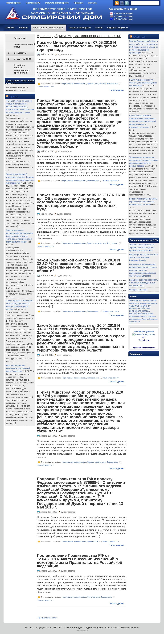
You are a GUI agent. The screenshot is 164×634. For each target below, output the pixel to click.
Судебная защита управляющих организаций (22, 69)
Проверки (78, 3)
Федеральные (112, 84)
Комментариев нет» (45, 87)
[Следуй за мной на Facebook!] (122, 4)
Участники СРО (33, 3)
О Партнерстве (13, 3)
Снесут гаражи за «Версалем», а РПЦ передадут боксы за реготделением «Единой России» (20, 305)
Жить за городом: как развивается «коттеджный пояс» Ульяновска (18, 368)
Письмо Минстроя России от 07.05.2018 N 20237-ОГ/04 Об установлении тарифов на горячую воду (77, 46)
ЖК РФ (132, 300)
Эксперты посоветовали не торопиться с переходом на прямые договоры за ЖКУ (142, 247)
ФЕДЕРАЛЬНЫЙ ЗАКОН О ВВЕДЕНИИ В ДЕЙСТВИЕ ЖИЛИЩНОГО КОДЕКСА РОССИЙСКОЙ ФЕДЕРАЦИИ (141, 310)
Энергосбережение (149, 319)
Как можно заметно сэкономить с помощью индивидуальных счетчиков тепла (143, 282)
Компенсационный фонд (24, 45)
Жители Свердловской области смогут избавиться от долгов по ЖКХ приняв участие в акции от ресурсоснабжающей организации (143, 47)
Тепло (137, 303)
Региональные (93, 181)
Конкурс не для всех (138, 289)
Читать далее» (117, 89)
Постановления (93, 597)
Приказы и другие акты (96, 84)
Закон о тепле (141, 300)
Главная (10, 27)
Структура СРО (22, 59)
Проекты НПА (92, 541)
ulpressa (13, 96)
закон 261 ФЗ (134, 321)
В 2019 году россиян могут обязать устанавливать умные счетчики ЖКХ (143, 82)
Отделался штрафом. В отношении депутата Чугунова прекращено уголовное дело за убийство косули (20, 178)
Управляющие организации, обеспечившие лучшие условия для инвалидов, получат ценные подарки (143, 161)
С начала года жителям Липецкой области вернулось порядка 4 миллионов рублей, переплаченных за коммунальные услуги (142, 121)
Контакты (92, 3)
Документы (20, 53)
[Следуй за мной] (127, 4)
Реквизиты (20, 38)
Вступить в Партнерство (57, 3)
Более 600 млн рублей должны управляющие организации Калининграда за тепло (143, 201)
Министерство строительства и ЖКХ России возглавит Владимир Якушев (143, 257)
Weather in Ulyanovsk (144, 331)
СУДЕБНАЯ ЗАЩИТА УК (117, 27)
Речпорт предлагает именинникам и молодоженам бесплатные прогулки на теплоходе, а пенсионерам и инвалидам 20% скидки (19, 236)
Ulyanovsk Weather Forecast (144, 347)
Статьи (98, 27)
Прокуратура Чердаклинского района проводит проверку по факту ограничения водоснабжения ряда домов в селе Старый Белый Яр (143, 270)
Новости (23, 27)
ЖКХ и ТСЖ (139, 36)
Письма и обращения (80, 27)
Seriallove (84, 631)
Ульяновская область (148, 303)
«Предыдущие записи (47, 617)
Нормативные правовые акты (48, 27)
